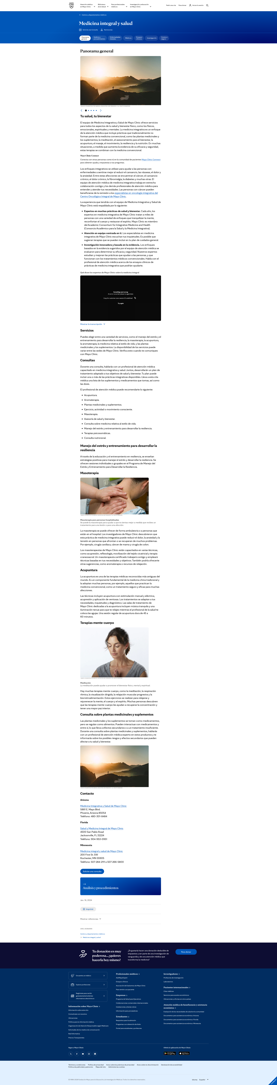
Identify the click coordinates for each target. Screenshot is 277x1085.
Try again (121, 303)
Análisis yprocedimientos (99, 38)
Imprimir (89, 909)
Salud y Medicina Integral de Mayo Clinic (101, 828)
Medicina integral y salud (106, 23)
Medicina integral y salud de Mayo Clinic (101, 851)
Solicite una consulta (92, 871)
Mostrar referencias (89, 919)
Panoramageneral (85, 38)
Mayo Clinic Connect (151, 159)
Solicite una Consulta (90, 30)
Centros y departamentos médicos (94, 15)
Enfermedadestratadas (115, 38)
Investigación (151, 38)
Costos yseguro (164, 38)
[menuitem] (85, 38)
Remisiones (108, 30)
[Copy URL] (135, 298)
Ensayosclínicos (139, 38)
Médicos (128, 38)
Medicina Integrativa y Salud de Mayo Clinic (103, 805)
